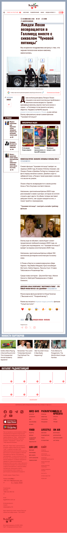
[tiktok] (5, 416)
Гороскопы (44, 419)
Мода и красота (51, 12)
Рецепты (31, 432)
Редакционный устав (45, 462)
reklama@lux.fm (8, 507)
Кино (42, 12)
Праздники (44, 422)
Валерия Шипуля (28, 21)
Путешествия (45, 440)
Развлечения (34, 12)
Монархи (31, 414)
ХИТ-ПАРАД (56, 440)
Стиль (55, 419)
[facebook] (26, 327)
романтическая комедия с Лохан (33, 112)
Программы (32, 452)
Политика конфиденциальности (46, 458)
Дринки (31, 435)
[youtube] (11, 416)
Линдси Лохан (38, 319)
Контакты (44, 473)
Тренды (55, 421)
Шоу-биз (26, 12)
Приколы (43, 414)
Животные (44, 416)
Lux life (33, 447)
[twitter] (30, 327)
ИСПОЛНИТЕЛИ (57, 435)
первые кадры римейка (45, 301)
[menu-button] (4, 12)
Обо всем (43, 432)
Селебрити (32, 416)
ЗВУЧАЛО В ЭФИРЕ (58, 438)
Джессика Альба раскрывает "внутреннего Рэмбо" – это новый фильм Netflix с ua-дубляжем (40, 287)
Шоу (30, 419)
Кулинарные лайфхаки (32, 438)
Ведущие (31, 450)
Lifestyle (46, 429)
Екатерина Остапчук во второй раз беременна (13, 144)
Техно (43, 438)
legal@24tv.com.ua (9, 500)
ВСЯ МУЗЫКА (56, 432)
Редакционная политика (45, 466)
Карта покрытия (33, 457)
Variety (9, 99)
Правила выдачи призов (45, 470)
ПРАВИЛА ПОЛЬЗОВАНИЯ (45, 450)
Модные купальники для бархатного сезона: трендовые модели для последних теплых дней (13, 128)
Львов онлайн (33, 460)
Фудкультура (32, 441)
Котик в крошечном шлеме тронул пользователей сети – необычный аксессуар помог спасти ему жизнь (14, 160)
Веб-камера (32, 455)
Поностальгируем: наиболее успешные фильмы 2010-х (40, 159)
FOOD (32, 429)
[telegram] (22, 327)
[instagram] (11, 412)
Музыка (31, 424)
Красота (55, 416)
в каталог (33, 400)
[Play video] (40, 226)
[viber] (34, 327)
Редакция (44, 478)
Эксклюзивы (32, 422)
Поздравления (45, 435)
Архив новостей (45, 476)
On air (56, 429)
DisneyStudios (39, 89)
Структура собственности (45, 454)
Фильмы (47, 319)
